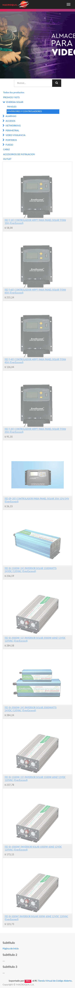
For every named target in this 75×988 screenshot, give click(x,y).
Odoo (28, 981)
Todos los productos (13, 92)
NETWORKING (13, 125)
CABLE (6, 149)
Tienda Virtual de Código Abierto (55, 981)
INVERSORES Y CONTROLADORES (24, 111)
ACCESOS (10, 121)
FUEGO (9, 145)
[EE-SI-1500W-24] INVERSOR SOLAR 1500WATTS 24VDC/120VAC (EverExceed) (31, 570)
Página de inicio (11, 948)
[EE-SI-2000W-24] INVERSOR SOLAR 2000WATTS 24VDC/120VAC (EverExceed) (31, 709)
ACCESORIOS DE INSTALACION (19, 154)
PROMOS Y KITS (11, 97)
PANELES (11, 106)
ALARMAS (11, 116)
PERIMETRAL (12, 130)
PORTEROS (11, 140)
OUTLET (7, 159)
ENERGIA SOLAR (14, 102)
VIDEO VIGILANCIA (15, 135)
